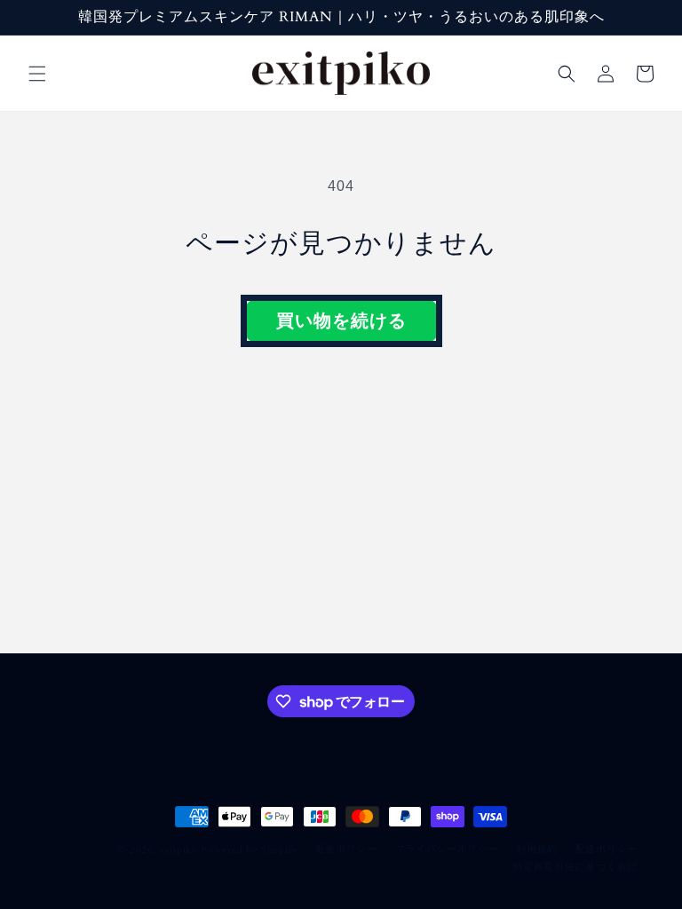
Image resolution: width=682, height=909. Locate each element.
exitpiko (179, 850)
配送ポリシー (606, 849)
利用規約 (537, 849)
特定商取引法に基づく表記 (575, 866)
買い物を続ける (341, 321)
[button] (37, 73)
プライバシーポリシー (447, 849)
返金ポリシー (346, 849)
